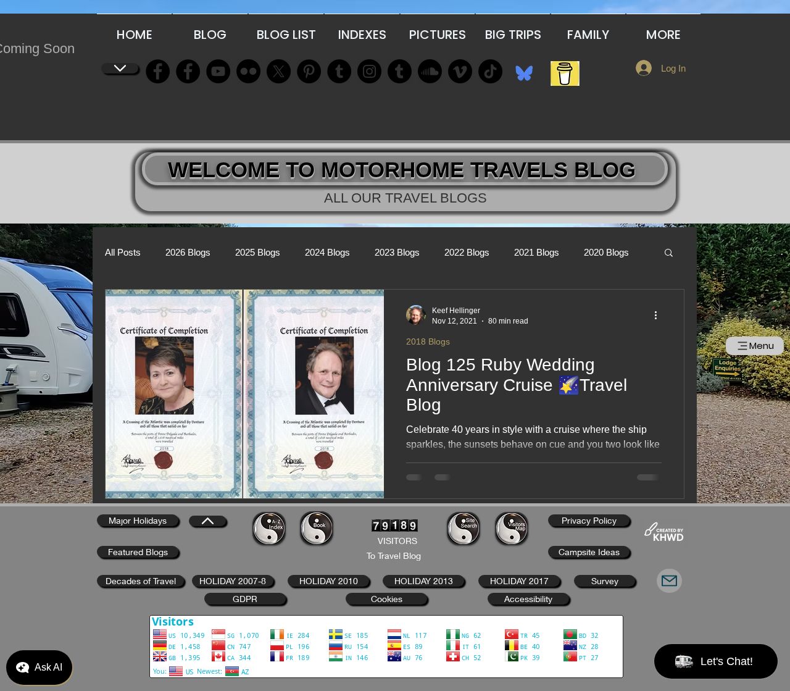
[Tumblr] (400, 71)
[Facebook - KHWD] (188, 71)
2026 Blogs (187, 252)
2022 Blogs (466, 252)
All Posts (123, 252)
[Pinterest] (309, 71)
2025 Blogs (257, 252)
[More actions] (659, 315)
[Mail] (669, 581)
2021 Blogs (536, 252)
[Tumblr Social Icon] (339, 71)
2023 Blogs (397, 252)
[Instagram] (369, 71)
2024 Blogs (327, 252)
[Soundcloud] (430, 71)
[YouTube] (218, 71)
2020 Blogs (606, 252)
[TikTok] (490, 71)
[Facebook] (158, 71)
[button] (669, 253)
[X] (279, 71)
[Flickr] (248, 71)
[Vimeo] (460, 71)
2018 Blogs (428, 341)
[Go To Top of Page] (119, 68)
